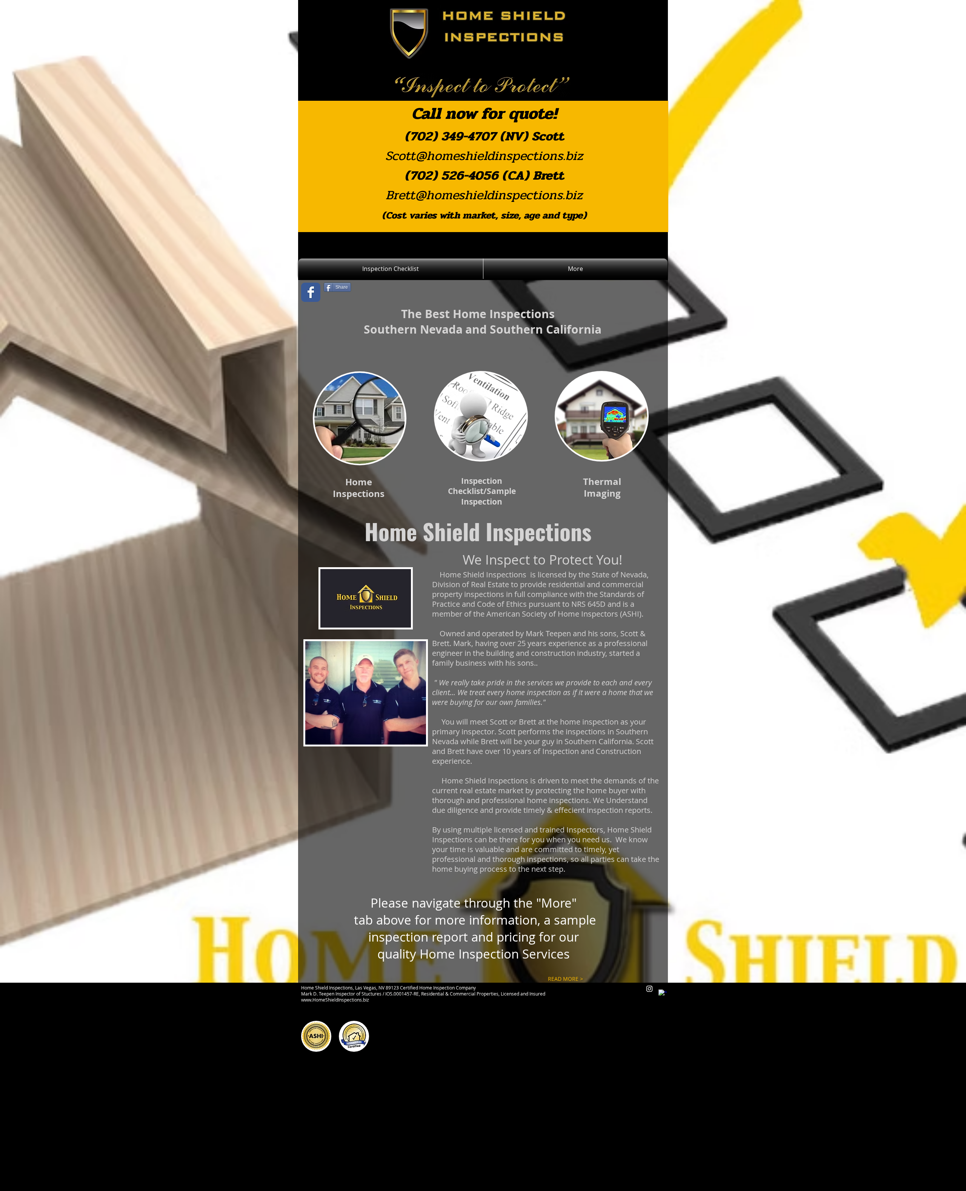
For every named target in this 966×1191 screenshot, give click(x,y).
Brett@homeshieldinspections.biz (484, 195)
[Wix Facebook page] (310, 292)
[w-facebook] (662, 993)
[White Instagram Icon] (649, 989)
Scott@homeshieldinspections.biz (484, 156)
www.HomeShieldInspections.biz (335, 1000)
